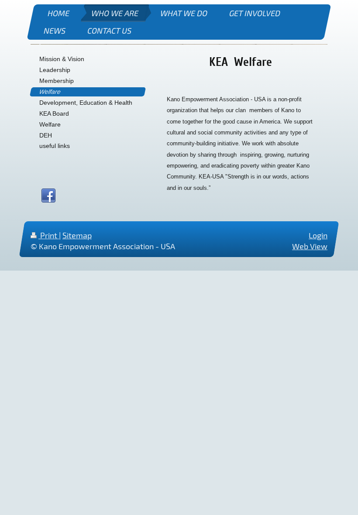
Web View (309, 246)
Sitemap (77, 235)
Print (48, 235)
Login (318, 235)
